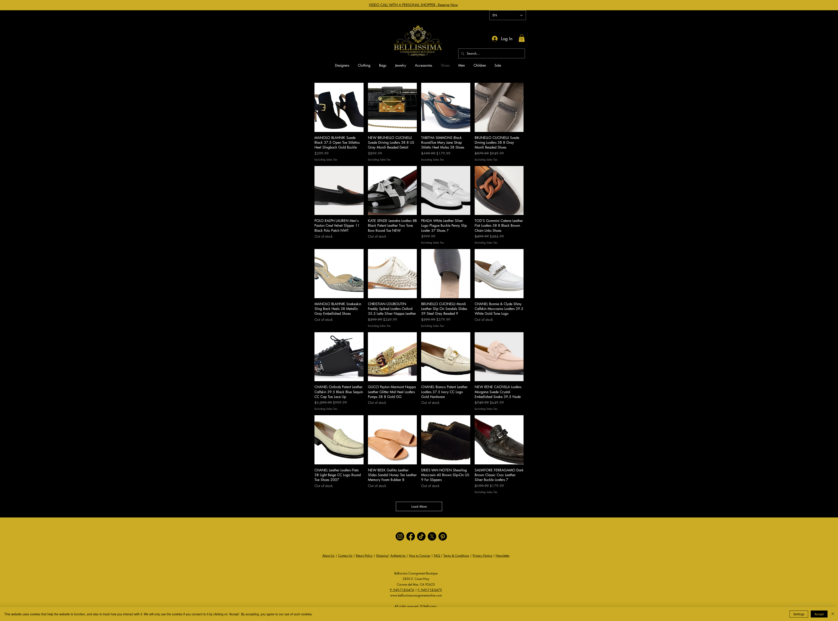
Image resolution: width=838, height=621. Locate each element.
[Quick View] (339, 107)
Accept (819, 614)
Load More (419, 506)
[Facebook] (410, 536)
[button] (522, 38)
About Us (328, 556)
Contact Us (345, 556)
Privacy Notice (482, 556)
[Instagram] (400, 536)
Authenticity (398, 556)
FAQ (437, 556)
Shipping (382, 556)
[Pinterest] (442, 536)
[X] (432, 536)
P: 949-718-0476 (402, 590)
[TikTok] (421, 536)
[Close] (832, 614)
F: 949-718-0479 (430, 590)
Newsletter (503, 556)
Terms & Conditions (456, 556)
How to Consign (419, 556)
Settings (798, 614)
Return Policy (364, 556)
